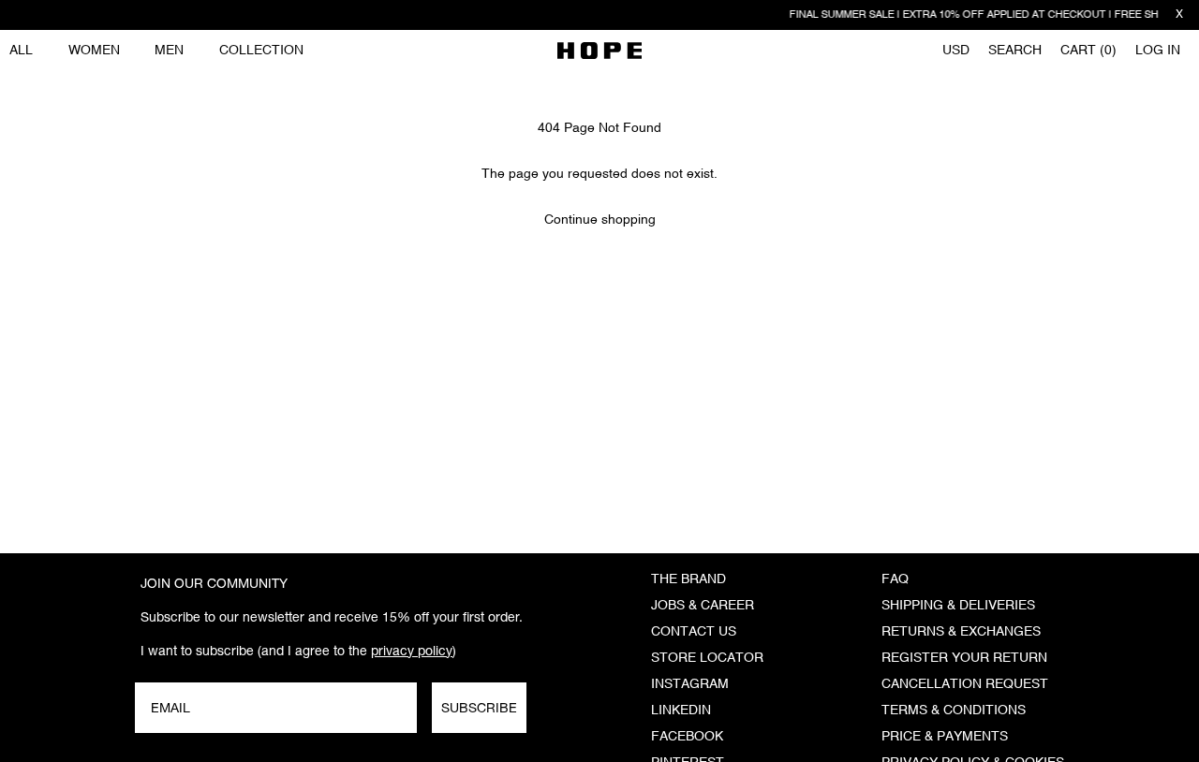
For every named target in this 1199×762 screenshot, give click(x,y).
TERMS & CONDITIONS (953, 710)
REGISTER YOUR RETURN (964, 658)
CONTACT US (693, 631)
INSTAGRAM (690, 684)
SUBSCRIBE (479, 707)
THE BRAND (688, 579)
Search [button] (1015, 50)
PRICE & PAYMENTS (944, 736)
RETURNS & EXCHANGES (961, 631)
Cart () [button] (1088, 50)
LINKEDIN (681, 710)
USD (956, 50)
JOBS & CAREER (702, 605)
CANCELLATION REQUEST (964, 684)
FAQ (895, 579)
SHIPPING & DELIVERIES (958, 605)
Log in (1157, 50)
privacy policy (411, 650)
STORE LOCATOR (707, 658)
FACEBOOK (687, 736)
